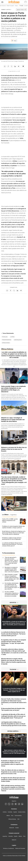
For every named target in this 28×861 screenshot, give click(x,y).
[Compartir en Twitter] (11, 66)
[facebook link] (6, 804)
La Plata (12, 336)
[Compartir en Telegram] (18, 66)
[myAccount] (25, 2)
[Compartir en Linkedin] (15, 66)
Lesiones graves (18, 339)
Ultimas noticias (6, 342)
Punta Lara (4, 336)
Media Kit (14, 839)
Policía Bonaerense (6, 339)
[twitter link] (9, 804)
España (15, 812)
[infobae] (14, 2)
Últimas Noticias (12, 819)
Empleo (17, 827)
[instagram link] (12, 804)
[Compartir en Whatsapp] (4, 66)
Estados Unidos (21, 812)
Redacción (11, 827)
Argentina (5, 836)
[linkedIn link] (22, 804)
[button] (2, 2)
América (5, 812)
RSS (18, 819)
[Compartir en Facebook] (8, 66)
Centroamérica (18, 815)
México (8, 815)
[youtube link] (15, 804)
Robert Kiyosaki (9, 5)
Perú (12, 815)
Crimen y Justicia (6, 9)
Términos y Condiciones (8, 848)
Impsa (15, 5)
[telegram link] (19, 804)
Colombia (10, 812)
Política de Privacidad (20, 848)
